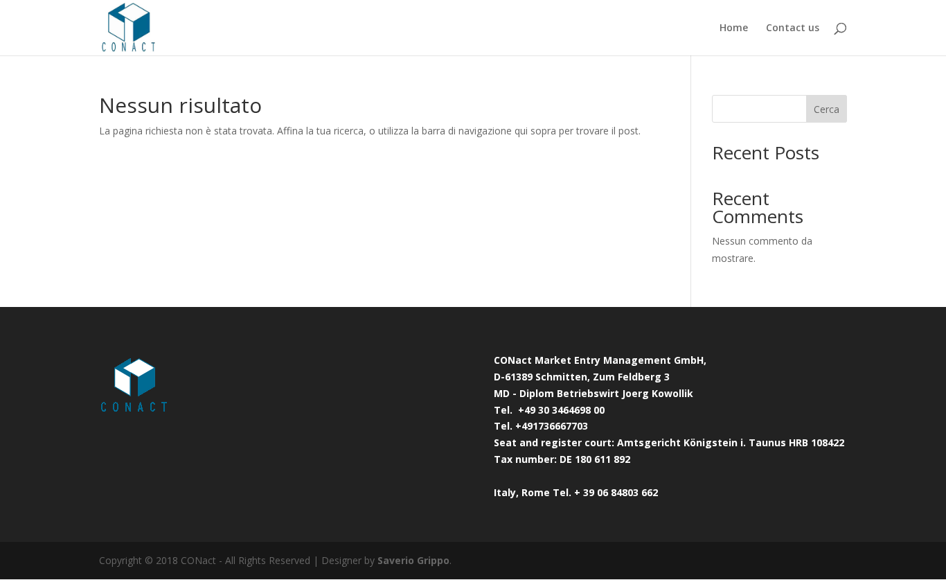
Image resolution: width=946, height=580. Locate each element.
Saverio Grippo (413, 560)
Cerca (826, 109)
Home (734, 28)
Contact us (792, 28)
